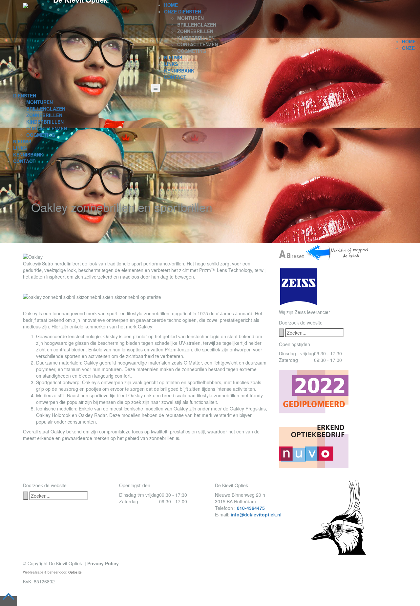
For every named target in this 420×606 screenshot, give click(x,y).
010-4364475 (251, 508)
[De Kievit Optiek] (25, 5)
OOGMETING (191, 51)
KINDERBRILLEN (196, 37)
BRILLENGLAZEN (196, 24)
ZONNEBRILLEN (195, 31)
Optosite (75, 572)
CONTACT (175, 77)
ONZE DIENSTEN (182, 11)
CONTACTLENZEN (197, 44)
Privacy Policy (103, 563)
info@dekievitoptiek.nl (256, 514)
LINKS (171, 64)
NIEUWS (173, 57)
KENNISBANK (179, 70)
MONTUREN (190, 18)
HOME (171, 5)
